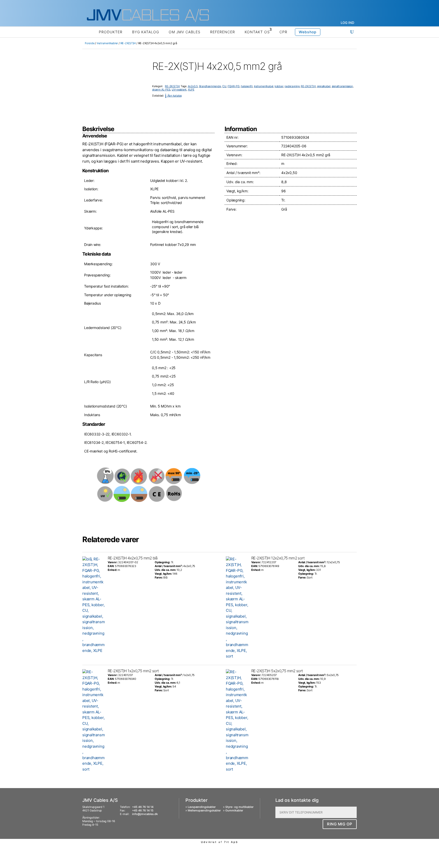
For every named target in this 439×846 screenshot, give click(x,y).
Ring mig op (339, 824)
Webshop (308, 32)
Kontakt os (257, 32)
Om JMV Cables (184, 32)
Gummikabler (234, 810)
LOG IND (347, 23)
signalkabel (323, 86)
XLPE (191, 89)
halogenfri (247, 86)
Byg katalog (145, 32)
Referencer (222, 32)
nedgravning (292, 86)
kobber (279, 86)
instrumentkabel (263, 86)
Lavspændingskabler (202, 807)
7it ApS (231, 841)
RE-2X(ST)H (128, 43)
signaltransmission (342, 86)
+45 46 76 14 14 (142, 807)
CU (224, 86)
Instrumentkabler (107, 43)
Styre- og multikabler (239, 807)
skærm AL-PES (161, 89)
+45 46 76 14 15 (142, 810)
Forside (89, 43)
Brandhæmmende (210, 86)
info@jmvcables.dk (145, 814)
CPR (283, 32)
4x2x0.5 (193, 86)
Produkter (110, 32)
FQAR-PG (233, 86)
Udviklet (209, 841)
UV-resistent (179, 89)
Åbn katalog (173, 95)
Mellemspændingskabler (204, 810)
